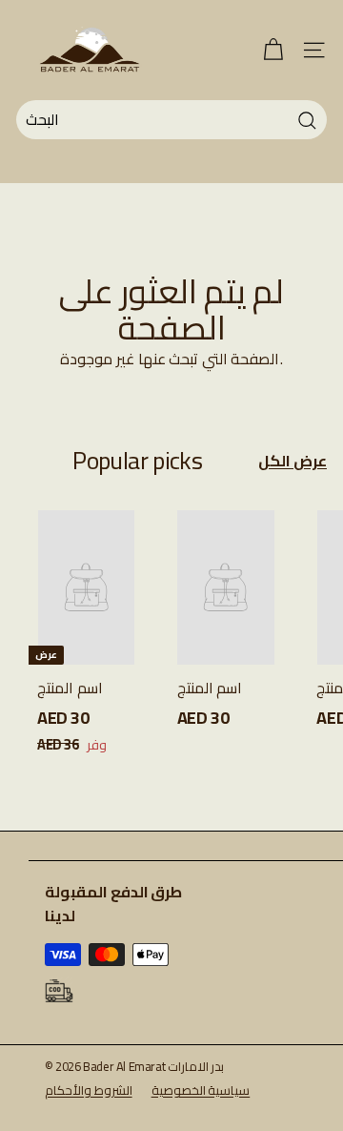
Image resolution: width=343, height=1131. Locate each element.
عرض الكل (292, 461)
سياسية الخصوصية (201, 1090)
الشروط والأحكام (88, 1090)
